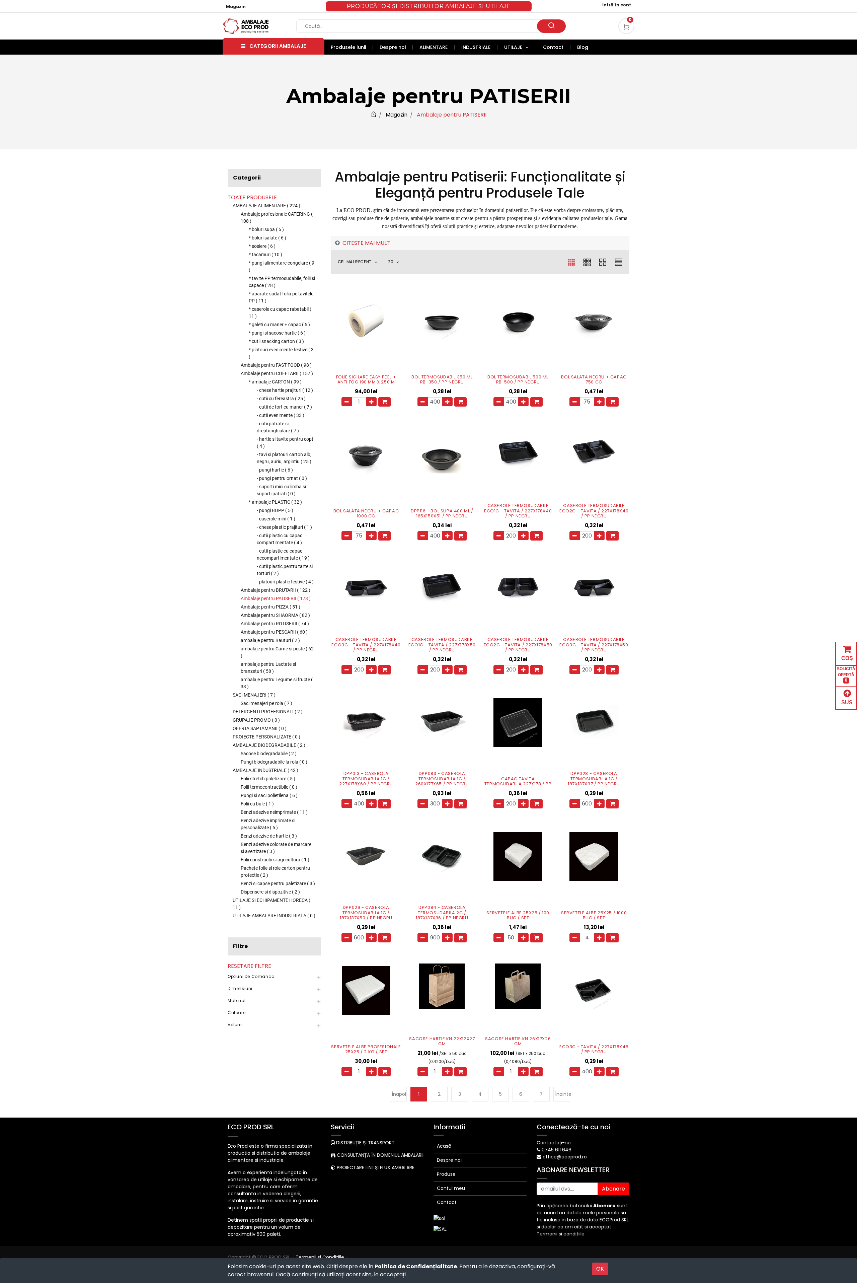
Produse (446, 1174)
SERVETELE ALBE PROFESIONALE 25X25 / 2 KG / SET (366, 1049)
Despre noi (449, 1160)
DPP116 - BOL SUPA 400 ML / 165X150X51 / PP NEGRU (442, 513)
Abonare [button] (613, 1189)
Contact (447, 1202)
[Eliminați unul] (346, 401)
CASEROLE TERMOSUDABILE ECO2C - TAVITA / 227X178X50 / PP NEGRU (518, 645)
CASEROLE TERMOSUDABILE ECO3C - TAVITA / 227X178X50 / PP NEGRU (593, 645)
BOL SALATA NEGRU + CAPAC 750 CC (593, 379)
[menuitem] (352, 47)
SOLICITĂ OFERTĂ (846, 674)
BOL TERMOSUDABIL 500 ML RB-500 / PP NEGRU (517, 379)
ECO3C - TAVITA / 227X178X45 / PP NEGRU (593, 1049)
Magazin (236, 6)
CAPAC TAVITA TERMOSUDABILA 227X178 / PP (518, 781)
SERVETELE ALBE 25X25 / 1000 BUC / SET (594, 915)
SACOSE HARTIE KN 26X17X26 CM (518, 1041)
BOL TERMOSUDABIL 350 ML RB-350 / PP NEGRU (441, 379)
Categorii (247, 178)
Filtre (240, 946)
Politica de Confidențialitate (416, 1266)
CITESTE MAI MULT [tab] (366, 243)
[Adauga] (371, 401)
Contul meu (451, 1188)
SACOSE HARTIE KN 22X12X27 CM (442, 1041)
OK (600, 1269)
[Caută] (551, 26)
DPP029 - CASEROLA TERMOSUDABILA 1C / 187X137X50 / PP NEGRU (366, 913)
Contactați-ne (554, 1142)
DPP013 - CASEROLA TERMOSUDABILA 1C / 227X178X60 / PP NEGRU (366, 779)
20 (391, 262)
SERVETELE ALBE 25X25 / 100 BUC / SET (517, 915)
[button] (361, 262)
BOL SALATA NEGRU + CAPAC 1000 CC (366, 513)
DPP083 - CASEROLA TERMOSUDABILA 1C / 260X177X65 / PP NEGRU (442, 779)
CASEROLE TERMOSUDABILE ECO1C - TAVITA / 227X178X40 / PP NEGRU (518, 511)
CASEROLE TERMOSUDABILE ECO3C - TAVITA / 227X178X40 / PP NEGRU (365, 645)
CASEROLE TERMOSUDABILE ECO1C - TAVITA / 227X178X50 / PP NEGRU (442, 645)
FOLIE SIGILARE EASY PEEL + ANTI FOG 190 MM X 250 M (366, 379)
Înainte (562, 1094)
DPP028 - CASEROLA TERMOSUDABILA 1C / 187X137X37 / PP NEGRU (594, 779)
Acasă (444, 1146)
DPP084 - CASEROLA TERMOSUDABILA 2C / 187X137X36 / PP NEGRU (442, 913)
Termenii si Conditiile (320, 1257)
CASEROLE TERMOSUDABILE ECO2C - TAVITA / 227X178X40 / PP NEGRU (593, 511)
